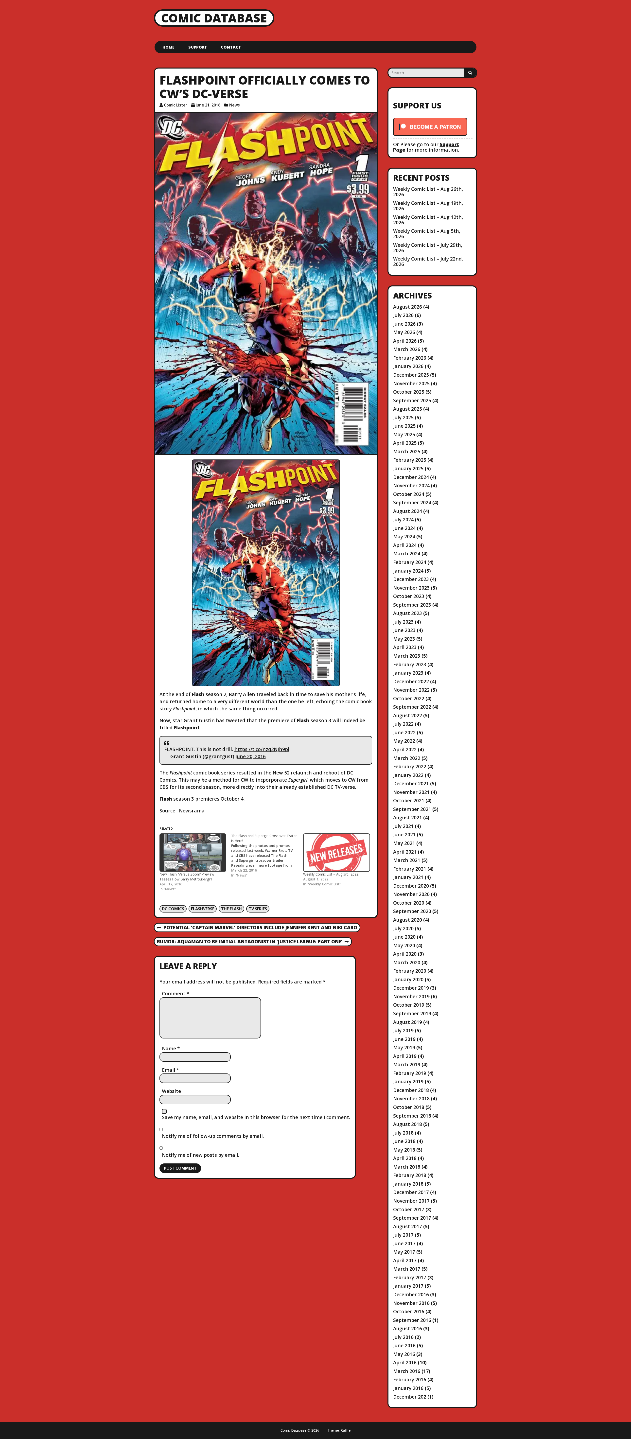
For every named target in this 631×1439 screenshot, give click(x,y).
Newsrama (192, 810)
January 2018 (408, 1183)
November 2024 (411, 485)
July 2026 (403, 315)
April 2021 (405, 851)
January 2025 (408, 468)
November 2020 (411, 894)
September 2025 (412, 400)
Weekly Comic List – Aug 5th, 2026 (426, 234)
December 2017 (411, 1192)
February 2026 (409, 357)
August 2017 (407, 1226)
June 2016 (404, 1345)
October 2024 (408, 494)
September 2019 (412, 1013)
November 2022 (411, 689)
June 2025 (404, 425)
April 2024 (405, 545)
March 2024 (406, 553)
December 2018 (411, 1090)
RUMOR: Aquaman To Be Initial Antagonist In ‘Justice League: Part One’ (249, 942)
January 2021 (408, 877)
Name (171, 1048)
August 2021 (407, 817)
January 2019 (408, 1081)
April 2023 (405, 647)
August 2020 (407, 919)
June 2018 (404, 1141)
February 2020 (409, 970)
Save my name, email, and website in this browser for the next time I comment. (256, 1117)
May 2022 (404, 740)
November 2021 (411, 792)
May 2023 (404, 638)
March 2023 (406, 655)
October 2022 (408, 698)
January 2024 (408, 570)
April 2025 (405, 442)
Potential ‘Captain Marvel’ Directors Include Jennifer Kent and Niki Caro (257, 927)
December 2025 (411, 374)
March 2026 (406, 349)
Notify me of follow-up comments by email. (213, 1136)
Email (170, 1070)
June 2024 (404, 528)
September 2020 (412, 911)
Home (168, 47)
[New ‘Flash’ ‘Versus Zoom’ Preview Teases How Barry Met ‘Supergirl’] (192, 852)
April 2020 (405, 953)
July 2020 (403, 928)
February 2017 (409, 1277)
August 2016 (407, 1328)
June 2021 (404, 834)
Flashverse (202, 909)
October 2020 (408, 902)
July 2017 (403, 1234)
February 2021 (409, 868)
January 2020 (408, 979)
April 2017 (405, 1260)
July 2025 (403, 417)
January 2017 (408, 1285)
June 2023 (404, 630)
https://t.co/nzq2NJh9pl (261, 749)
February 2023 (409, 664)
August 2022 (407, 715)
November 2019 (411, 996)
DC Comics (173, 909)
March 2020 (406, 962)
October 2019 (408, 1004)
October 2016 (408, 1311)
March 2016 (406, 1371)
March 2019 (406, 1064)
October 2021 (408, 800)
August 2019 (407, 1022)
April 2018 (405, 1158)
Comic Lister (175, 105)
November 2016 (411, 1303)
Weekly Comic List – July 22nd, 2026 (428, 261)
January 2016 (408, 1388)
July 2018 (403, 1132)
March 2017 (406, 1268)
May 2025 (404, 434)
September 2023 (412, 604)
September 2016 (412, 1320)
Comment (175, 993)
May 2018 (404, 1149)
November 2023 (411, 587)
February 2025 (409, 459)
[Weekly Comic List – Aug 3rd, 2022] (336, 852)
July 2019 (403, 1030)
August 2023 (407, 613)
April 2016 (405, 1362)
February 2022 (409, 766)
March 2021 (406, 860)
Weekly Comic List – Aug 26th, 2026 (428, 192)
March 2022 (406, 758)
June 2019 (404, 1039)
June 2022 (404, 732)
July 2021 (403, 826)
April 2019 (405, 1056)
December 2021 (411, 783)
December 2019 (411, 987)
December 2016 (411, 1294)
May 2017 (404, 1251)
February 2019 (409, 1073)
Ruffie (346, 1430)
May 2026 (404, 332)
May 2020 (404, 945)
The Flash (231, 909)
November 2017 (411, 1200)
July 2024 (403, 519)
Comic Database (214, 18)
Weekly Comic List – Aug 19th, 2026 (428, 206)
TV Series (258, 909)
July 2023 (403, 621)
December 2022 (411, 681)
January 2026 (408, 366)
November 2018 (411, 1098)
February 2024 (409, 562)
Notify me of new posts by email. (200, 1155)
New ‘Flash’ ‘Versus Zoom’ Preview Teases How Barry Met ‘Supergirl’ (186, 876)
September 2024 (412, 502)
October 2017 (408, 1209)
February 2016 (409, 1379)
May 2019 (404, 1047)
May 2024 (404, 536)
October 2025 (408, 391)
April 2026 (405, 340)
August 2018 (407, 1124)
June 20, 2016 (250, 756)
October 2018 (408, 1107)
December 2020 (411, 885)
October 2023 (408, 596)
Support (197, 47)
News (234, 105)
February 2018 (409, 1175)
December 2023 (411, 579)
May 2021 (404, 843)
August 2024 (407, 511)
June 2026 (404, 323)
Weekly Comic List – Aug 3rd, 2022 (330, 874)
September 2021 (412, 809)
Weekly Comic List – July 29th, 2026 (427, 248)
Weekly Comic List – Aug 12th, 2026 (428, 220)
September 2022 (412, 706)
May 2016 (404, 1354)
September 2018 (412, 1115)
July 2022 (403, 723)
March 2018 (406, 1166)
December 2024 (411, 477)
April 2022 (405, 749)
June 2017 (404, 1243)
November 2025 (411, 383)
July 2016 (403, 1337)
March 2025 (406, 451)
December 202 (409, 1396)
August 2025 (407, 408)
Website (171, 1091)
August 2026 (407, 306)
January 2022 (408, 775)
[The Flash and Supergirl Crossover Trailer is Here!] (267, 855)
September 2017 (412, 1217)
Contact (231, 47)
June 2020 (404, 936)
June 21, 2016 (208, 105)
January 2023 (408, 672)
